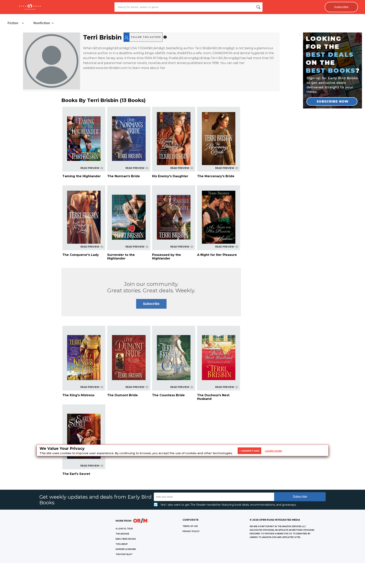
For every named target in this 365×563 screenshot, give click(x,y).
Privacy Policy (191, 531)
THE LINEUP (122, 544)
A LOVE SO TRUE (124, 528)
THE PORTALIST (124, 554)
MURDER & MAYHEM (126, 549)
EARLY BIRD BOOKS (126, 539)
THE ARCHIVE (122, 534)
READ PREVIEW (89, 168)
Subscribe (341, 7)
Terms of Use (190, 526)
